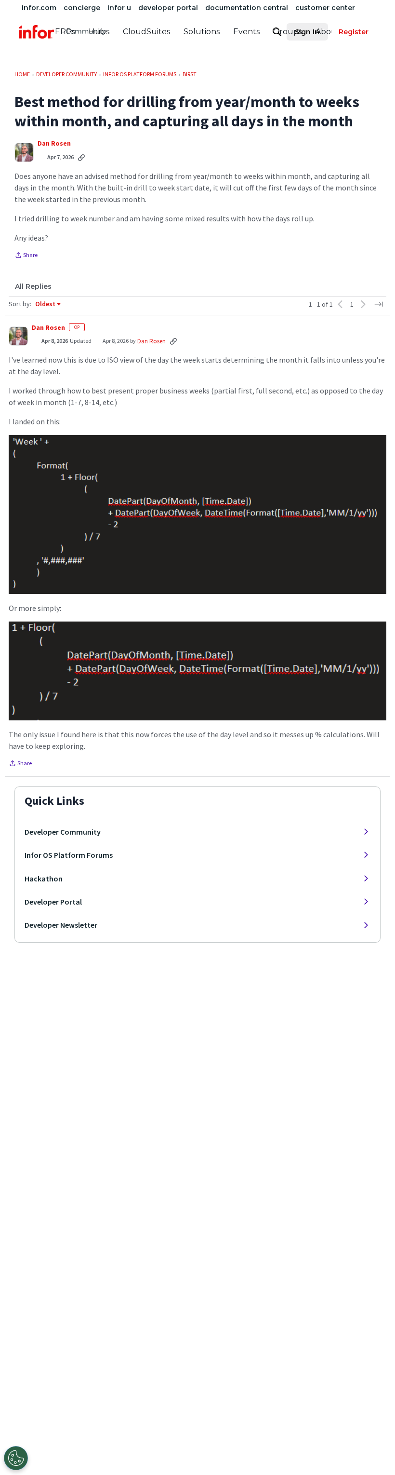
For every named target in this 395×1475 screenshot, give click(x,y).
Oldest (45, 304)
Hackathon (44, 878)
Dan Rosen (54, 143)
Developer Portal (53, 902)
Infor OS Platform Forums (69, 855)
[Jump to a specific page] (378, 304)
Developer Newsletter (61, 925)
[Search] (277, 32)
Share (26, 256)
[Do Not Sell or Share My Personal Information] (16, 1458)
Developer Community (63, 832)
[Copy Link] (81, 157)
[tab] (33, 286)
